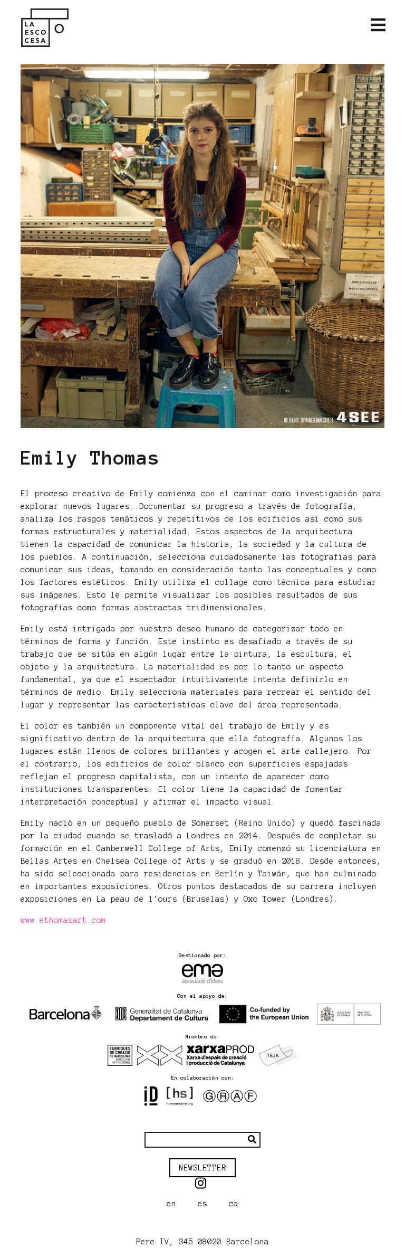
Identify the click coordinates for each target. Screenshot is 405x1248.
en (171, 1203)
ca (233, 1203)
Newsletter (202, 1168)
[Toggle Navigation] (378, 25)
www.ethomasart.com (63, 920)
